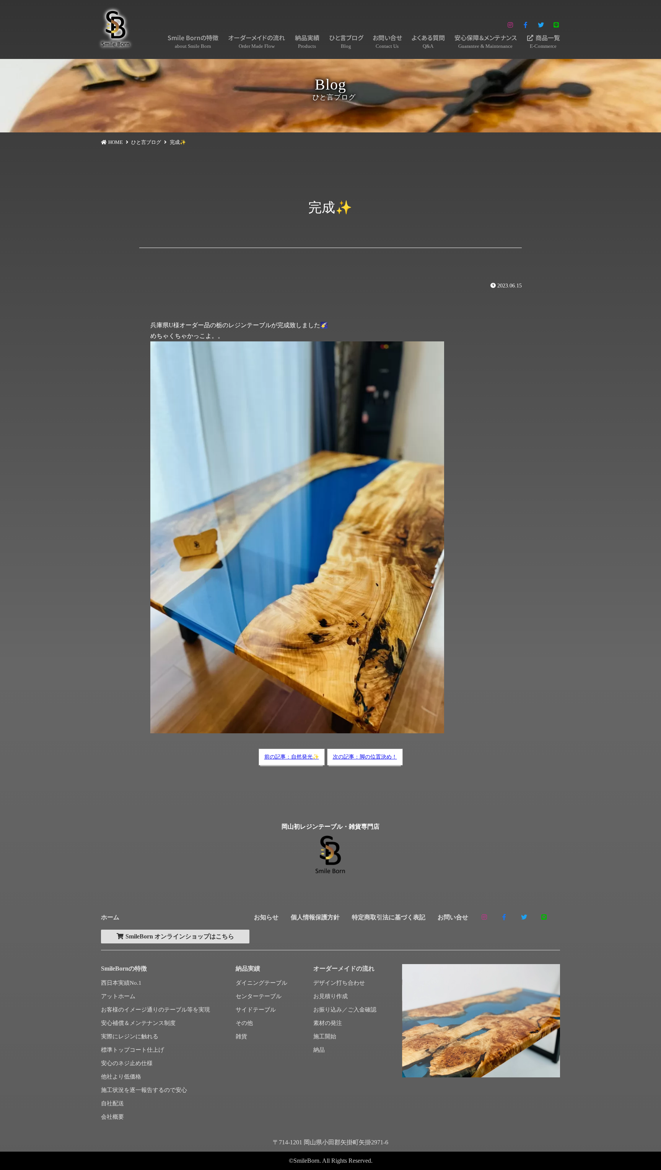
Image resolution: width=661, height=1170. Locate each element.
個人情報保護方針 (315, 917)
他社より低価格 (121, 1077)
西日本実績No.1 (121, 983)
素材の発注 (327, 1023)
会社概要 (112, 1117)
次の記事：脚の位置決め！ (365, 757)
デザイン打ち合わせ (339, 983)
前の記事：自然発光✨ (291, 757)
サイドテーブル (256, 1010)
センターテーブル (259, 996)
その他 (244, 1023)
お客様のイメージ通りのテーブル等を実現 (155, 1010)
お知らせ (266, 917)
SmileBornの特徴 (124, 968)
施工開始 (324, 1036)
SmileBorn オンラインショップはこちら (179, 936)
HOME (115, 142)
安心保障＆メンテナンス (485, 41)
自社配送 (112, 1103)
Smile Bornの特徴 (193, 41)
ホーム (110, 917)
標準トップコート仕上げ (132, 1050)
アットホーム (118, 996)
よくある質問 (428, 41)
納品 (319, 1050)
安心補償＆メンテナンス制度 (138, 1023)
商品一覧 (545, 41)
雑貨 (241, 1036)
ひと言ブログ (346, 41)
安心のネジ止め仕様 (127, 1063)
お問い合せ (387, 41)
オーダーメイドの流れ (256, 41)
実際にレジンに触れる (129, 1036)
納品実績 (307, 41)
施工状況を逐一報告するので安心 (144, 1090)
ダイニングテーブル (261, 983)
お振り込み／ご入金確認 (344, 1010)
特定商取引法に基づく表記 (388, 917)
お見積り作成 (330, 996)
